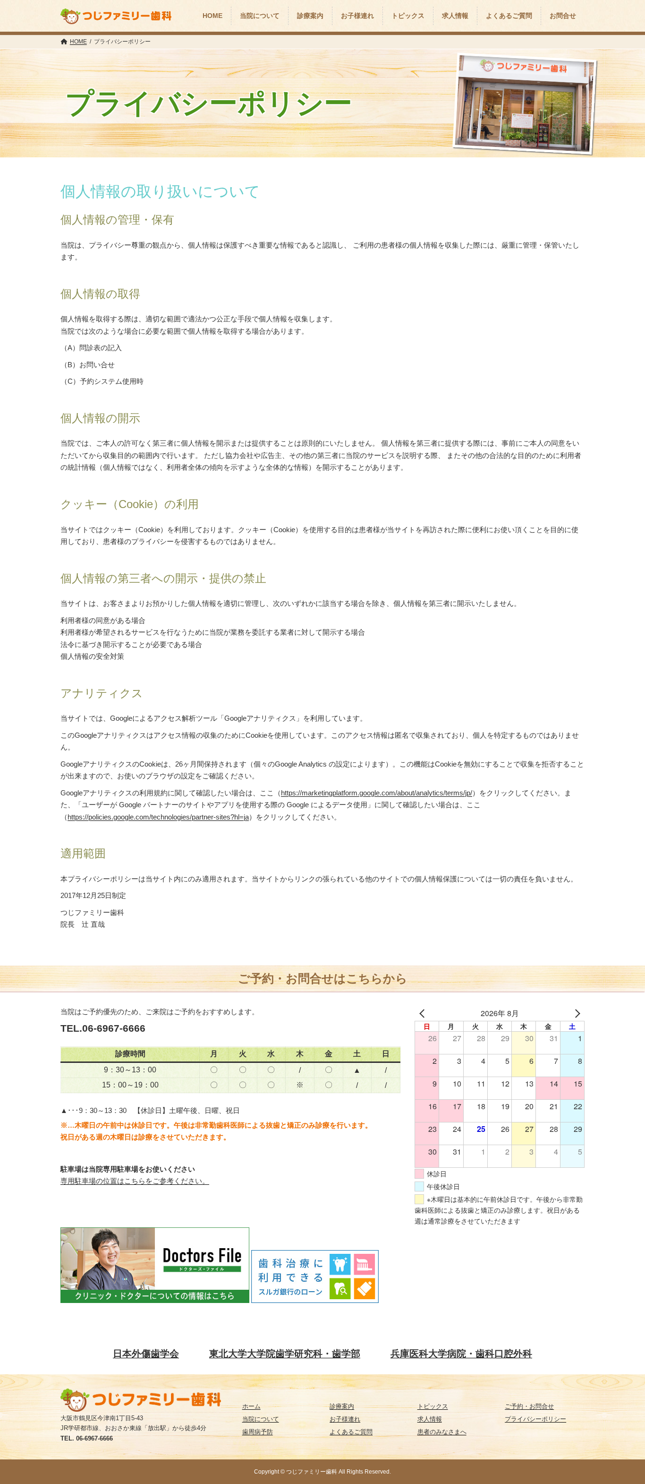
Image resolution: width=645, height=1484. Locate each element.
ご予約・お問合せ (529, 1406)
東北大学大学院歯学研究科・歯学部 (284, 1353)
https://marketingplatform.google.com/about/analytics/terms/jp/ (376, 793)
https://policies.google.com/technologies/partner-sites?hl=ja (158, 817)
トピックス (432, 1406)
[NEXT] (576, 1013)
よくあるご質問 (351, 1431)
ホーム (251, 1406)
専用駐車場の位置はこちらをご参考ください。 (134, 1181)
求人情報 (429, 1419)
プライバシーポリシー (535, 1419)
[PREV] (424, 1013)
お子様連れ (345, 1419)
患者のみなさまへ (442, 1431)
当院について (260, 1419)
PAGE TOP (613, 1419)
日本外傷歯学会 (146, 1353)
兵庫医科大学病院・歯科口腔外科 (461, 1353)
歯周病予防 (257, 1431)
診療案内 (342, 1406)
